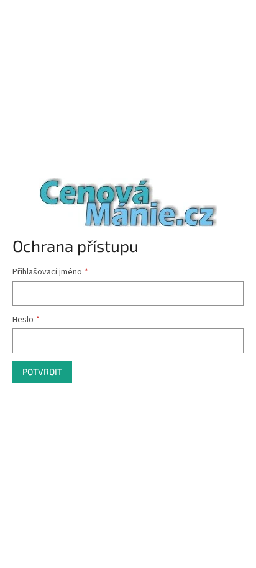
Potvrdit (42, 371)
